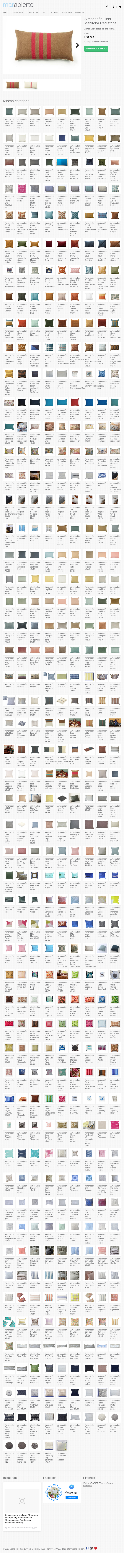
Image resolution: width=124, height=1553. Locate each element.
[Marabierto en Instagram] (91, 1549)
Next (76, 45)
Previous (8, 45)
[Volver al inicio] (18, 6)
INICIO (5, 12)
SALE (44, 12)
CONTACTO (80, 12)
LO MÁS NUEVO (32, 12)
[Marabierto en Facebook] (87, 1549)
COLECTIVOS (66, 12)
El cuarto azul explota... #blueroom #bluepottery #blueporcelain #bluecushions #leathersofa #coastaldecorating (21, 1519)
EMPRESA (53, 12)
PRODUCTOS (17, 12)
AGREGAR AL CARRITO (96, 49)
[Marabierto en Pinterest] (95, 1549)
